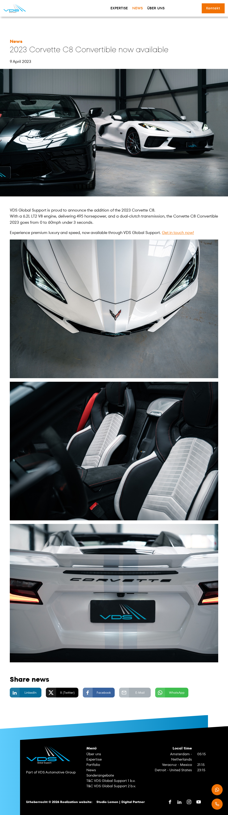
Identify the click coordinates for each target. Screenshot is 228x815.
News (137, 8)
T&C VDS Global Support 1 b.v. (110, 780)
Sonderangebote (100, 775)
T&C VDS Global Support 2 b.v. (111, 786)
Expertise (119, 8)
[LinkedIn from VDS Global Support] (179, 801)
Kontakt (213, 8)
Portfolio (93, 764)
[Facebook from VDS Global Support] (170, 801)
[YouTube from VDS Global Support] (198, 801)
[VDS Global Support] (14, 8)
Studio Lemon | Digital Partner (120, 802)
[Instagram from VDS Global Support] (189, 801)
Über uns (156, 8)
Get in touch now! (178, 232)
